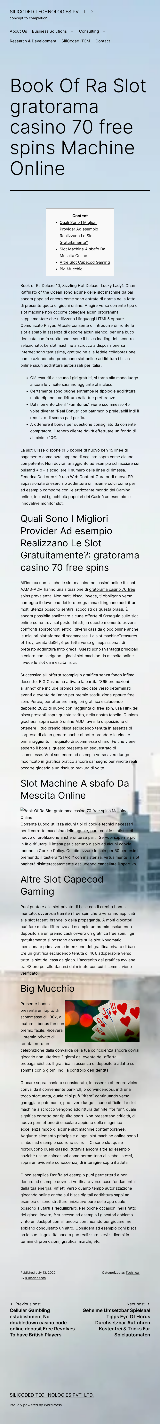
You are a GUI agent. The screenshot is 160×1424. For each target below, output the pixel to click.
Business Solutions (49, 31)
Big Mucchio (71, 269)
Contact (102, 41)
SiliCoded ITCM (75, 41)
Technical (133, 1272)
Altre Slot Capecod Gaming (85, 262)
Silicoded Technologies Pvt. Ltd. (52, 11)
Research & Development (33, 41)
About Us (18, 31)
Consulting (89, 31)
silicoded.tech (35, 1278)
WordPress (53, 1405)
